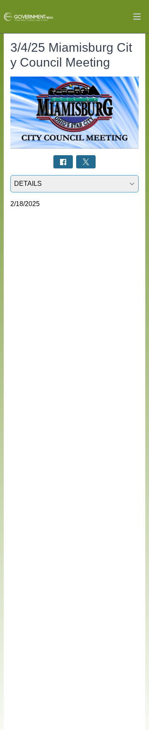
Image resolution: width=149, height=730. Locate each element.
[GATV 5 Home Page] (28, 17)
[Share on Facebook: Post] (63, 161)
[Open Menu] (137, 16)
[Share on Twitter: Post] (86, 161)
